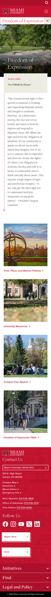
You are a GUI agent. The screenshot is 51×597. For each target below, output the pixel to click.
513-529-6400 (24, 507)
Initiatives (12, 568)
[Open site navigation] (46, 11)
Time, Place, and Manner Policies (22, 270)
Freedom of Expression (22, 20)
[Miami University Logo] (13, 11)
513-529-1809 (26, 498)
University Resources (15, 326)
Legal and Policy (18, 587)
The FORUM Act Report (19, 85)
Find (7, 577)
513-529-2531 (31, 503)
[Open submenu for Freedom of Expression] (47, 20)
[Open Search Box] (46, 3)
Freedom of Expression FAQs (20, 437)
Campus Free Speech (16, 381)
